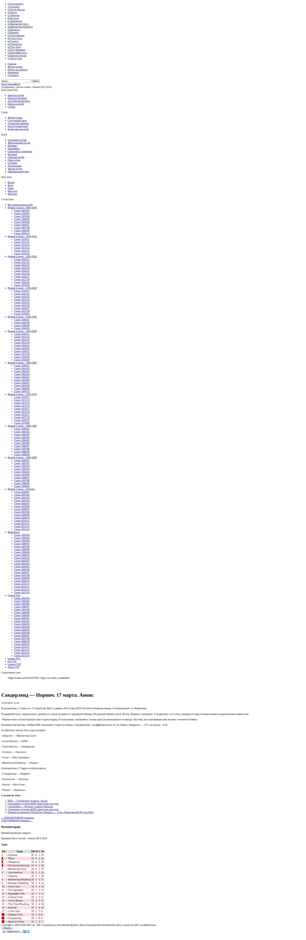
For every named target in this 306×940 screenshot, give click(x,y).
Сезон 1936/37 (21, 308)
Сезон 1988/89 (21, 451)
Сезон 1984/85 (21, 440)
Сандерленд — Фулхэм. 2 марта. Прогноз (30, 806)
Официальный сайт (18, 171)
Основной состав (17, 140)
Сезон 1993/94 (21, 469)
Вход (17, 84)
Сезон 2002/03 (21, 497)
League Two (14, 658)
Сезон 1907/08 (21, 227)
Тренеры (12, 145)
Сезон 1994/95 (21, 471)
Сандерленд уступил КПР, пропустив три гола (33, 803)
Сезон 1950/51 (21, 334)
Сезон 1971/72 (21, 400)
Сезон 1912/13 (21, 245)
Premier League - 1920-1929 (22, 256)
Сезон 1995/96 (21, 474)
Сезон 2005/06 (21, 506)
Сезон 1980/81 (21, 428)
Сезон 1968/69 (21, 388)
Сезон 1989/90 (21, 454)
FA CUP (12, 661)
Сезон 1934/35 (21, 302)
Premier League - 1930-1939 (22, 288)
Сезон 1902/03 (21, 213)
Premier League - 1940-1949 (22, 316)
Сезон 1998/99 (21, 483)
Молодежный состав (19, 143)
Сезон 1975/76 (21, 411)
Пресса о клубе (16, 104)
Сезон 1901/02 (21, 210)
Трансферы (14, 148)
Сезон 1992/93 (21, 466)
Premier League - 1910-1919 (22, 236)
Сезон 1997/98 (21, 480)
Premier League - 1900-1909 (22, 207)
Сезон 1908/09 (21, 230)
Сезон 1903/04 (21, 216)
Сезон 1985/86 (21, 443)
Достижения (14, 165)
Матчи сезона (15, 117)
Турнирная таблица (18, 123)
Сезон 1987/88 (21, 449)
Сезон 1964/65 (21, 377)
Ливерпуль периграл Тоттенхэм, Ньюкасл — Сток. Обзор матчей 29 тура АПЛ (51, 812)
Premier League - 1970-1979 (22, 394)
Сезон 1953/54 (21, 342)
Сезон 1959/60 (21, 359)
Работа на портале (17, 69)
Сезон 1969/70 (21, 391)
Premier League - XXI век (21, 489)
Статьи (11, 106)
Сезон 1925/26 (21, 273)
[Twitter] (28, 931)
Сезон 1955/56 (21, 348)
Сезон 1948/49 (21, 325)
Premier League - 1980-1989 (22, 426)
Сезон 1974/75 (21, 408)
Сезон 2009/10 (21, 517)
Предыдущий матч (18, 126)
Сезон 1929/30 (21, 285)
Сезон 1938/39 (21, 314)
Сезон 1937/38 (21, 311)
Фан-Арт (12, 191)
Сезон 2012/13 (21, 526)
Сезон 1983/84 (21, 437)
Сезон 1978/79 (21, 420)
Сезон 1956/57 (21, 351)
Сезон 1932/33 (21, 296)
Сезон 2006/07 (21, 509)
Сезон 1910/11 (21, 239)
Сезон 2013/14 (21, 529)
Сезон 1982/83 (21, 434)
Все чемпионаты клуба (20, 204)
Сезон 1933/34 (21, 299)
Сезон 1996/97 (21, 477)
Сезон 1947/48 (21, 322)
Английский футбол (19, 101)
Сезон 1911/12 (21, 242)
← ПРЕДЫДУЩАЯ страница (17, 817)
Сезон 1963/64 (21, 374)
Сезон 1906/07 (21, 225)
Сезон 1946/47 (21, 319)
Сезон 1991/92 (21, 463)
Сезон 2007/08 (21, 512)
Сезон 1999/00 (21, 486)
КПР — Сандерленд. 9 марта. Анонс (27, 800)
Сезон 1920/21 (21, 259)
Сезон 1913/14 (21, 247)
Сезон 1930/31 (21, 291)
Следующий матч (17, 120)
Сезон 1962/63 (21, 371)
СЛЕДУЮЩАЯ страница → (17, 820)
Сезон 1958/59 (21, 357)
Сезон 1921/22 (21, 262)
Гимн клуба (14, 160)
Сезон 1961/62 (21, 368)
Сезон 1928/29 (21, 282)
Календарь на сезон (18, 129)
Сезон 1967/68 (21, 385)
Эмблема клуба (16, 157)
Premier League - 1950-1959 (22, 331)
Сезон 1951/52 (21, 337)
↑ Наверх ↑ (7, 927)
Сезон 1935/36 (21, 305)
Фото (10, 185)
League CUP (14, 664)
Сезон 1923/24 (21, 268)
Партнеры (13, 72)
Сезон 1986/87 (21, 446)
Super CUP (13, 667)
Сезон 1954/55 (21, 345)
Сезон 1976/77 (21, 414)
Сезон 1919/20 (21, 253)
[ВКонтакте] (24, 931)
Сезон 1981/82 (21, 431)
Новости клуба (16, 95)
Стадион (12, 163)
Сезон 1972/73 (21, 403)
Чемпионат (14, 532)
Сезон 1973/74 (21, 405)
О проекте (13, 75)
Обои (11, 188)
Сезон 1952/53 (21, 339)
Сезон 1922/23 (21, 265)
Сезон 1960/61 (21, 365)
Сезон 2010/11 (21, 520)
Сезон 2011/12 (21, 523)
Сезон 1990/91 (21, 460)
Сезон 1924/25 (21, 270)
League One (14, 595)
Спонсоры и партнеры (20, 151)
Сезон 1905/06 (21, 222)
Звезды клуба (15, 168)
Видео (11, 182)
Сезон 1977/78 (21, 417)
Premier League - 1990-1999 (22, 457)
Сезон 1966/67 (21, 382)
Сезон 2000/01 (21, 492)
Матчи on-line (15, 66)
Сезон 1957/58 (21, 354)
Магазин (12, 194)
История (12, 154)
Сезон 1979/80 (21, 423)
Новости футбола (17, 98)
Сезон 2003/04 (21, 500)
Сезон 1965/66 (21, 380)
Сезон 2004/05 (21, 503)
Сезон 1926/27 (21, 276)
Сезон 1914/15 (21, 250)
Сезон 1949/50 (21, 328)
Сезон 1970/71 (21, 397)
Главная (12, 64)
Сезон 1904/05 (21, 219)
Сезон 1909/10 (21, 233)
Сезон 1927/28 (21, 279)
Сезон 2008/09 (21, 515)
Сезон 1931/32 (21, 293)
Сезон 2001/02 (21, 494)
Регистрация (8, 84)
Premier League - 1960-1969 (22, 362)
